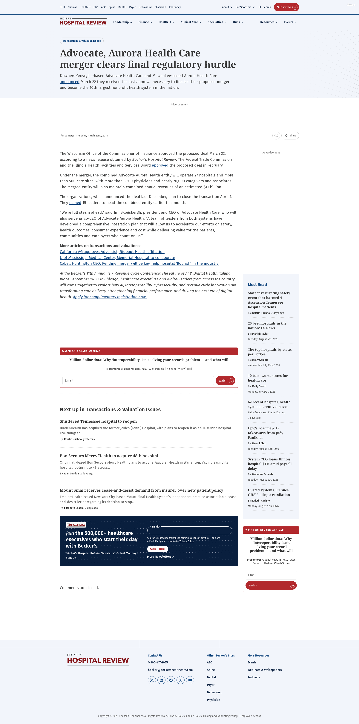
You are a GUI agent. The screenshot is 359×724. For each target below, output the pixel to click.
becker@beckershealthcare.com (170, 670)
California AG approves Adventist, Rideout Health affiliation (112, 251)
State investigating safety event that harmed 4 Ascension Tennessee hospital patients (269, 300)
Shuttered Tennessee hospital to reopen (98, 421)
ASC (103, 7)
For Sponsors (243, 7)
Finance (144, 22)
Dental (122, 7)
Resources (267, 22)
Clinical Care (189, 22)
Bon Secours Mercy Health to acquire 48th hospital (109, 455)
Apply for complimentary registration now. (110, 296)
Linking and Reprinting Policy (220, 716)
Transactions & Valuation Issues (82, 40)
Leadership (121, 22)
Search (267, 7)
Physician (160, 7)
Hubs (236, 22)
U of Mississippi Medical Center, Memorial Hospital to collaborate (117, 257)
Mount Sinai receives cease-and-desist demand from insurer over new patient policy (141, 490)
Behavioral (145, 7)
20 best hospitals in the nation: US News (267, 325)
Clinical (72, 7)
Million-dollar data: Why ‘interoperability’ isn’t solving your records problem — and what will (148, 359)
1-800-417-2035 (158, 662)
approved (160, 165)
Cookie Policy (194, 716)
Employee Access (250, 716)
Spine (112, 7)
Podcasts (254, 677)
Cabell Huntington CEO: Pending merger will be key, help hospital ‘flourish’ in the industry (139, 263)
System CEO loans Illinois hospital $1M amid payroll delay (270, 464)
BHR (62, 7)
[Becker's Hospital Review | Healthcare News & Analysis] (83, 22)
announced (69, 81)
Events (288, 22)
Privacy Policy (187, 541)
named (75, 202)
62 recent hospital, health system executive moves (269, 404)
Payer (132, 7)
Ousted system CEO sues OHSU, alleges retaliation (269, 492)
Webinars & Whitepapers (265, 670)
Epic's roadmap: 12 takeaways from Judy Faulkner (265, 433)
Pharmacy (175, 7)
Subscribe (284, 7)
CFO (95, 7)
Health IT (85, 7)
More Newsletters (159, 556)
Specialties (215, 22)
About (225, 7)
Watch (223, 380)
